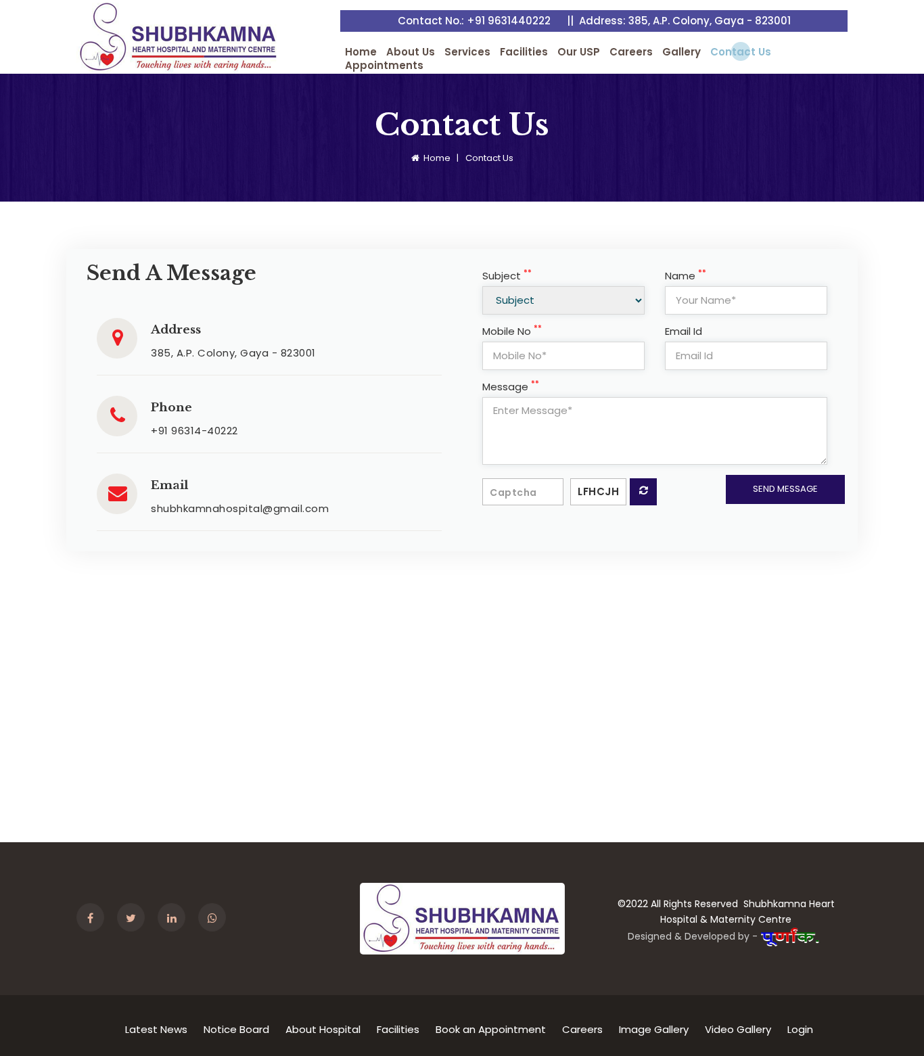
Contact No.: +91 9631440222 (474, 21)
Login (800, 1029)
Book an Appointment (491, 1029)
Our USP (578, 52)
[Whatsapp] (217, 918)
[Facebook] (95, 918)
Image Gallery (654, 1029)
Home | (441, 158)
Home (361, 52)
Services (467, 52)
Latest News (156, 1029)
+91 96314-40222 (194, 430)
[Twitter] (136, 918)
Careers (631, 52)
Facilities (524, 52)
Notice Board (236, 1029)
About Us (410, 52)
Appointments (384, 65)
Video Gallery (738, 1029)
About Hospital (323, 1029)
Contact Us (740, 52)
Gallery (681, 52)
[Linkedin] (176, 918)
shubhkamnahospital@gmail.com (240, 508)
